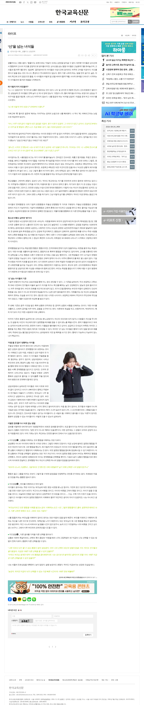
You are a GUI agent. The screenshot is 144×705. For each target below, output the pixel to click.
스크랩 (89, 55)
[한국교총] (85, 21)
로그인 (138, 2)
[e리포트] (61, 21)
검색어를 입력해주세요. (118, 21)
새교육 (127, 35)
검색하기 (130, 22)
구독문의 (124, 2)
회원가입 (131, 2)
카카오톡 (19, 599)
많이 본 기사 (107, 55)
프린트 (86, 55)
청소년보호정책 (72, 680)
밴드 (34, 599)
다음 (55, 647)
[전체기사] (11, 21)
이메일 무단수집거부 (92, 680)
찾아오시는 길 (40, 680)
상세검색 (135, 21)
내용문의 (116, 2)
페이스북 (24, 2)
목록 (79, 55)
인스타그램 (31, 2)
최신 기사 (106, 121)
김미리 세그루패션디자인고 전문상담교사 (19, 55)
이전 (49, 647)
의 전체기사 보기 (77, 577)
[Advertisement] (19, 11)
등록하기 (88, 635)
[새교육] (72, 21)
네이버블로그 (35, 2)
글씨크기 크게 (92, 55)
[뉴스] (22, 21)
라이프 (134, 35)
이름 (13, 616)
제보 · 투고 (109, 2)
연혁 (20, 680)
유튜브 (20, 2)
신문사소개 (12, 680)
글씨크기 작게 (95, 55)
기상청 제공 (44, 3)
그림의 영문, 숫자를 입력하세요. (44, 620)
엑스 (27, 2)
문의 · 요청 (114, 680)
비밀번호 (57, 616)
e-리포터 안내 (29, 680)
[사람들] (31, 21)
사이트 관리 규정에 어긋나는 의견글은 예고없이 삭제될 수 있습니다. (34, 625)
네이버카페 (29, 599)
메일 (82, 55)
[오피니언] (41, 21)
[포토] (51, 21)
